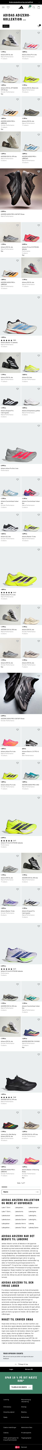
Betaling (24, 1412)
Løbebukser (6, 1215)
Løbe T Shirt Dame (6, 1212)
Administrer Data (26, 1427)
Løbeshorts (19, 1211)
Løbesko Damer (20, 1219)
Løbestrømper (34, 1207)
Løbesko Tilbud (20, 1227)
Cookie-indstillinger (9, 1427)
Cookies (5, 1432)
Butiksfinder (25, 1417)
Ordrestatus (7, 1407)
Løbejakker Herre (19, 1208)
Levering (6, 1399)
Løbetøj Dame (33, 1227)
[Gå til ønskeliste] (8, 7)
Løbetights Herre (32, 1220)
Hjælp (5, 1417)
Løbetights (32, 1211)
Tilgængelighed (26, 1438)
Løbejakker (6, 1223)
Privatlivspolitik (26, 1432)
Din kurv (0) (29, 1369)
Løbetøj (31, 1223)
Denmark (24, 1447)
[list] (17, 26)
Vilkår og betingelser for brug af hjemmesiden (11, 1439)
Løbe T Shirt (6, 1207)
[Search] (33, 7)
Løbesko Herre (20, 1223)
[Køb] (21, 8)
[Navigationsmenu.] (3, 7)
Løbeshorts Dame (19, 1216)
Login (11, 1369)
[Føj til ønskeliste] (17, 33)
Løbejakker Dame (6, 1228)
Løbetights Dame (32, 1216)
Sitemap (23, 1407)
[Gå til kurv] (38, 7)
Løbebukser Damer (6, 1220)
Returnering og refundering (26, 1400)
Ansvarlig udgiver (9, 1412)
